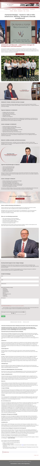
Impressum (25, 461)
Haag (22, 444)
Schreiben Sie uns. (6, 452)
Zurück (35, 455)
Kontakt (22, 461)
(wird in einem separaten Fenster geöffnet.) (13, 305)
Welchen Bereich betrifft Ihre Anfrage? (7, 287)
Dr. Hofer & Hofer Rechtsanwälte (16, 461)
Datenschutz (29, 461)
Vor (37, 455)
